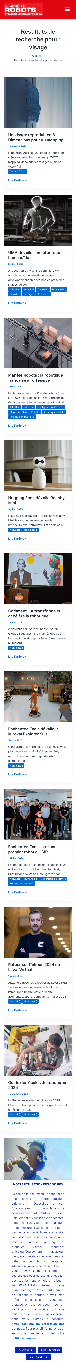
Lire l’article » (17, 180)
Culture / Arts (18, 171)
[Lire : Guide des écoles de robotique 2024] (38, 1050)
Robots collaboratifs (22, 883)
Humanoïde (58, 289)
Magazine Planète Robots (25, 412)
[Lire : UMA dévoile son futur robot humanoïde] (38, 220)
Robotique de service (53, 878)
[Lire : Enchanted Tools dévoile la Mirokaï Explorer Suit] (38, 696)
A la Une (14, 289)
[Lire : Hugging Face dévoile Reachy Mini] (38, 465)
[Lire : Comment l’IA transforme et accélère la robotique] (38, 578)
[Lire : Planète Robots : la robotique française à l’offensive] (38, 343)
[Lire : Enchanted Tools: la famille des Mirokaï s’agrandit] (38, 1163)
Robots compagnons (22, 416)
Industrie (15, 294)
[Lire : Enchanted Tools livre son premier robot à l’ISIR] (38, 814)
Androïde (43, 289)
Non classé (30, 529)
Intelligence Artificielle (36, 294)
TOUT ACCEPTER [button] (38, 1356)
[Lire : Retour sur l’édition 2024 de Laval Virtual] (38, 932)
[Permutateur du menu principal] (67, 9)
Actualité (28, 289)
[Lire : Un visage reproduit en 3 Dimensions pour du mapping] (38, 102)
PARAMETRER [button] (26, 1349)
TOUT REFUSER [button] (50, 1349)
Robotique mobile (53, 412)
